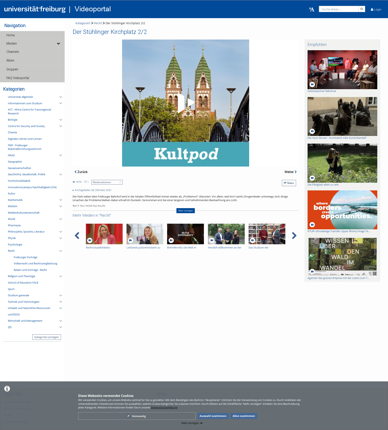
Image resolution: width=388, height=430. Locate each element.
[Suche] (361, 9)
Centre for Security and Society (26, 126)
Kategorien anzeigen (46, 337)
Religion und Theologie (21, 276)
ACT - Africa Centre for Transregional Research (29, 111)
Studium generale (18, 295)
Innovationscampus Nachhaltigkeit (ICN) (32, 187)
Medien (11, 43)
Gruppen (12, 69)
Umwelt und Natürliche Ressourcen (29, 308)
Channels (12, 52)
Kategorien (83, 23)
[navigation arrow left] (77, 235)
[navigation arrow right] (294, 235)
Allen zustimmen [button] (244, 416)
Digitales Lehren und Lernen (25, 139)
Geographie (15, 161)
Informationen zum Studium (25, 103)
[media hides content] (58, 43)
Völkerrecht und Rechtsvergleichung (35, 263)
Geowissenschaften (19, 168)
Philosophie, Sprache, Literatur (26, 231)
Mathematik (15, 200)
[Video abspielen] (186, 103)
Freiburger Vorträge (25, 257)
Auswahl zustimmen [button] (213, 416)
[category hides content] (59, 97)
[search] (339, 9)
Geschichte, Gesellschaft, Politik (26, 174)
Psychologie (15, 244)
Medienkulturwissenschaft (24, 212)
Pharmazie (14, 225)
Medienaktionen (102, 182)
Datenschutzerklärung (164, 407)
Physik (12, 238)
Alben (10, 60)
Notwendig (139, 416)
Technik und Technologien (23, 302)
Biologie (12, 119)
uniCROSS (14, 314)
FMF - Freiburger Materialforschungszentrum (24, 147)
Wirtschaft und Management (25, 320)
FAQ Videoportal (17, 78)
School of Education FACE (23, 282)
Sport (11, 289)
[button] (32, 35)
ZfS (10, 327)
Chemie (12, 132)
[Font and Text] (311, 9)
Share (290, 183)
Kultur (11, 193)
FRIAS (11, 155)
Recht (11, 251)
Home (10, 35)
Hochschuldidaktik (19, 181)
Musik (11, 219)
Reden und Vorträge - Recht (30, 270)
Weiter (290, 172)
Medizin (12, 206)
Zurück (82, 172)
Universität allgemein (20, 97)
